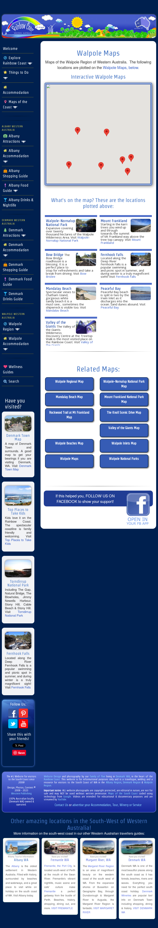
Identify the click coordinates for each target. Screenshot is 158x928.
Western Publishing (21, 793)
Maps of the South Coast (123, 793)
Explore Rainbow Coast (15, 60)
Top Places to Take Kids (18, 542)
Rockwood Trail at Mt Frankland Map (69, 415)
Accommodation (16, 93)
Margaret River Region (101, 866)
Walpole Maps (69, 458)
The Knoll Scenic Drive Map (124, 412)
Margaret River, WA (98, 860)
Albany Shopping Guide (15, 173)
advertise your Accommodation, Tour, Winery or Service (107, 805)
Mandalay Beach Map (69, 397)
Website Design (52, 776)
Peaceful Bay (111, 288)
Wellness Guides (12, 369)
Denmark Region (132, 782)
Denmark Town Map (18, 467)
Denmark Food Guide (17, 282)
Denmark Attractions (13, 232)
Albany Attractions (12, 138)
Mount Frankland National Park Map (124, 399)
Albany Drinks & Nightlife (18, 202)
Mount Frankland (114, 221)
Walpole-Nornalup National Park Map (124, 384)
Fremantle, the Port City (58, 865)
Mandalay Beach (58, 288)
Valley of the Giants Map (123, 428)
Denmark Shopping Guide (15, 267)
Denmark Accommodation (16, 247)
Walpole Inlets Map (124, 443)
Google (67, 796)
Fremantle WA (60, 860)
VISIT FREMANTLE (62, 908)
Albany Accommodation (16, 153)
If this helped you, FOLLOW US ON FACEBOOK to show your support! (85, 498)
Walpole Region (12, 326)
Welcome (10, 49)
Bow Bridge (54, 254)
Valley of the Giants (56, 324)
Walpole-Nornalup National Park (60, 223)
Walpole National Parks (124, 458)
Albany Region (113, 782)
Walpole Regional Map (69, 381)
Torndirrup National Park (18, 613)
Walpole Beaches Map (69, 443)
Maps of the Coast (15, 104)
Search (13, 381)
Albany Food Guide (15, 188)
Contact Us (61, 805)
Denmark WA (123, 776)
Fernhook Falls (21, 687)
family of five (98, 776)
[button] (101, 166)
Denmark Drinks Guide (13, 296)
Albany (15, 866)
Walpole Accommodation (16, 341)
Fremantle (50, 891)
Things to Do (18, 72)
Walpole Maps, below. (121, 67)
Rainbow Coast (52, 779)
